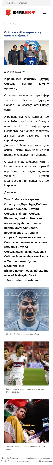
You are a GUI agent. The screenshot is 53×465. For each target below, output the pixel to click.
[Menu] (44, 12)
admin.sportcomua (28, 280)
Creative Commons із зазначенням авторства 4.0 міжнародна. (26, 461)
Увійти (8, 3)
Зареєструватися (19, 3)
